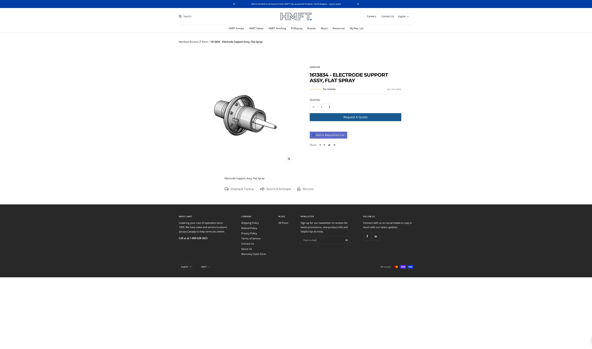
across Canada (187, 231)
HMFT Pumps (236, 28)
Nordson (315, 67)
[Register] (346, 240)
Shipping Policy (250, 223)
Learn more (335, 3)
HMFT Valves (256, 28)
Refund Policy (249, 228)
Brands (311, 28)
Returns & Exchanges (278, 189)
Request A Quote (355, 117)
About (324, 28)
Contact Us (387, 16)
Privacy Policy (249, 233)
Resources (339, 28)
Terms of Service (251, 238)
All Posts (283, 223)
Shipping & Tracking (242, 189)
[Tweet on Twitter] (329, 145)
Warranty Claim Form (253, 254)
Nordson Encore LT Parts (193, 41)
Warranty (308, 189)
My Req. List (357, 28)
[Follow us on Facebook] (367, 236)
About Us (246, 249)
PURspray (296, 28)
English (402, 16)
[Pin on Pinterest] (324, 145)
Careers (371, 16)
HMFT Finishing (277, 28)
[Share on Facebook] (320, 145)
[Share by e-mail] (334, 145)
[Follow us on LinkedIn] (376, 236)
